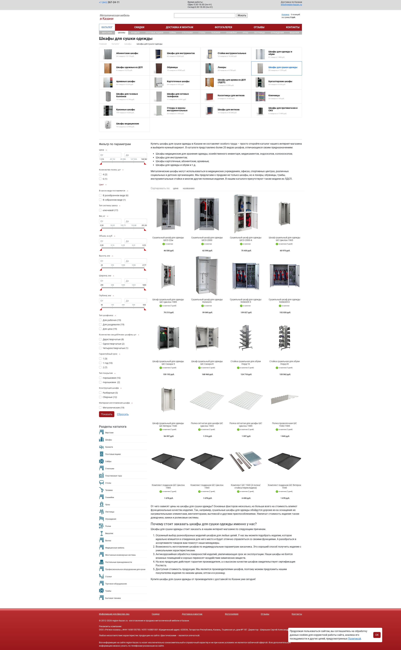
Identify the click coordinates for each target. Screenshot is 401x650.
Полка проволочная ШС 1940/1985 (284, 424)
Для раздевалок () (113, 324)
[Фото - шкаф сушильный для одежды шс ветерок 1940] (168, 399)
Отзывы (259, 27)
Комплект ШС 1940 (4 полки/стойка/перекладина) (246, 486)
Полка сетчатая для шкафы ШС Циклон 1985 (245, 424)
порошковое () (111, 377)
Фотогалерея (223, 27)
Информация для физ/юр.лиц (114, 614)
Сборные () (110, 397)
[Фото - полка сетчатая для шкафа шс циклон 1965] (207, 399)
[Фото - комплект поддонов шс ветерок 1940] (284, 461)
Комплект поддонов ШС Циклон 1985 (168, 486)
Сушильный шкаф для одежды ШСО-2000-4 (245, 238)
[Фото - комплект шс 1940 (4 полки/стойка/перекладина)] (245, 461)
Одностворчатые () (113, 343)
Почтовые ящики (154, 33)
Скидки (139, 27)
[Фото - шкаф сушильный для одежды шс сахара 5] (168, 337)
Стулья (108, 577)
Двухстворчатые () (113, 339)
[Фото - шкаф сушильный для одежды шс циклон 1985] (168, 276)
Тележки (215, 33)
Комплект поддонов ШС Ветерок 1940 (284, 486)
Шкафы (121, 33)
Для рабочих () (112, 320)
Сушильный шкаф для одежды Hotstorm (207, 300)
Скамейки (231, 33)
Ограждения (277, 33)
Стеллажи (187, 33)
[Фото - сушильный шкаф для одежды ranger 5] (245, 276)
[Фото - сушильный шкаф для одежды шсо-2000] (207, 214)
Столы (202, 33)
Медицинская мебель (114, 548)
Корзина (285, 14)
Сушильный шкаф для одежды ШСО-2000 (207, 238)
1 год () (107, 362)
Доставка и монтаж (179, 27)
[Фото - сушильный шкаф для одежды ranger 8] (284, 276)
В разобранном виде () (115, 195)
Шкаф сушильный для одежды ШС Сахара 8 (207, 362)
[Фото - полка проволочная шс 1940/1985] (284, 399)
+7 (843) (109, 2)
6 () (105, 178)
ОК (377, 634)
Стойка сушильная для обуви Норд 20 (284, 362)
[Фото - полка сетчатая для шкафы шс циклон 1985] (245, 399)
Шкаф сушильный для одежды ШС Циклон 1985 (168, 300)
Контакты (292, 27)
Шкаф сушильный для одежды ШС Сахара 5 (168, 362)
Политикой (354, 638)
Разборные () (110, 392)
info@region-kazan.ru (291, 4)
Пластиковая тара (113, 476)
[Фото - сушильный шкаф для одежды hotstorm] (207, 276)
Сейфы (172, 33)
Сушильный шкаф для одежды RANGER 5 (245, 300)
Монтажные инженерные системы (120, 555)
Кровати (135, 33)
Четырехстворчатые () (115, 348)
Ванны (108, 541)
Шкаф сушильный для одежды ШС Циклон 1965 (284, 238)
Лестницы (259, 33)
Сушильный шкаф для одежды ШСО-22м (168, 238)
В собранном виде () (114, 199)
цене (175, 188)
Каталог (107, 27)
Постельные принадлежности (118, 562)
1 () (105, 358)
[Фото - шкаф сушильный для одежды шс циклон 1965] (284, 214)
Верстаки (107, 33)
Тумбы (108, 591)
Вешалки (294, 33)
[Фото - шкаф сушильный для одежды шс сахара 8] (207, 337)
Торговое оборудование (116, 584)
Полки (108, 526)
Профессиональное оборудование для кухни (125, 569)
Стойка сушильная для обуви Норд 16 (246, 362)
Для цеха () (110, 328)
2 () (105, 367)
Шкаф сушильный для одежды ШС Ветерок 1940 (168, 424)
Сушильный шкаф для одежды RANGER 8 (284, 300)
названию (189, 188)
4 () (105, 174)
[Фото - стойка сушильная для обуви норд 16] (245, 337)
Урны (245, 33)
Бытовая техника (113, 598)
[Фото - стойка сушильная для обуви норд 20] (284, 337)
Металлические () (113, 407)
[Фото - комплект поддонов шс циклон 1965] (207, 461)
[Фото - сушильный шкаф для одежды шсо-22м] (168, 214)
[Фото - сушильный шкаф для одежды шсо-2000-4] (245, 214)
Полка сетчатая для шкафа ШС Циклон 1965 (207, 424)
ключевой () (110, 210)
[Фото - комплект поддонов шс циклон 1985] (168, 461)
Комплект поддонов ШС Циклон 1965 (206, 486)
